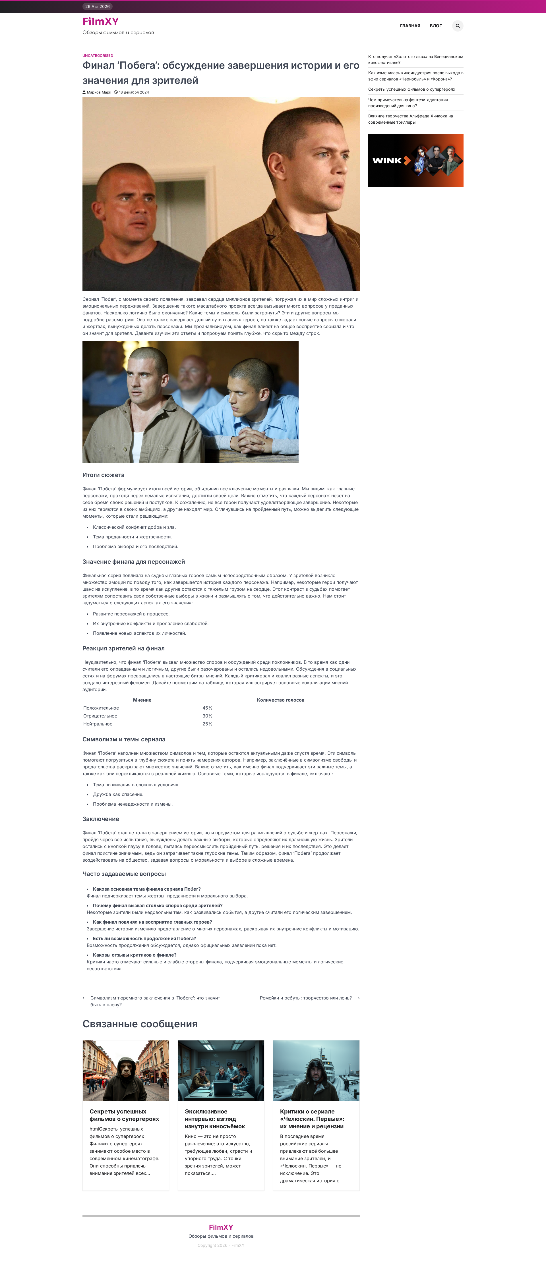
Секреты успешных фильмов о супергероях (124, 1115)
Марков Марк (99, 92)
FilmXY (100, 22)
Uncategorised (97, 55)
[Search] (458, 26)
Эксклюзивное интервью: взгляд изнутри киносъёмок (215, 1119)
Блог (436, 25)
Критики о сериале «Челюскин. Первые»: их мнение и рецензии (312, 1119)
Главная (410, 25)
